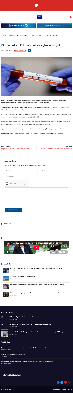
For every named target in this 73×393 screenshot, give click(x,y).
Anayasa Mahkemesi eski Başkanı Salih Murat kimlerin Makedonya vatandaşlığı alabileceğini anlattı (38, 332)
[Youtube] (65, 382)
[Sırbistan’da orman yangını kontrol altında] (6, 278)
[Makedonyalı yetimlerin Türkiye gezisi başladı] (4, 319)
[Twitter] (61, 382)
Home (4, 35)
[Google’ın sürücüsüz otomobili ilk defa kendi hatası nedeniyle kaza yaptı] (4, 327)
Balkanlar (11, 35)
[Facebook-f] (58, 382)
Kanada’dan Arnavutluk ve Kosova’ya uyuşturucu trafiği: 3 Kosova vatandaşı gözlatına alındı (37, 285)
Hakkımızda (56, 389)
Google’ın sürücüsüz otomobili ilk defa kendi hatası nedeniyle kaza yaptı (30, 324)
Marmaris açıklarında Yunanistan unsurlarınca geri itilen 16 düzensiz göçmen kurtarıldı (36, 268)
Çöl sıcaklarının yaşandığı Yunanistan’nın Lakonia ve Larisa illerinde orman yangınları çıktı (36, 293)
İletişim (64, 389)
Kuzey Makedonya (22, 35)
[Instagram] (69, 382)
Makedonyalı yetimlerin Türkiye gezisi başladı (23, 317)
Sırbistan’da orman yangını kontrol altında (22, 276)
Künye (70, 389)
